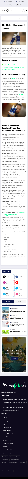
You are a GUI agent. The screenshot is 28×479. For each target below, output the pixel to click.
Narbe (3, 470)
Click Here (14, 358)
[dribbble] (14, 5)
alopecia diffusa (4, 456)
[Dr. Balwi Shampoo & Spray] (14, 38)
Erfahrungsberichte (7, 427)
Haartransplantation (7, 440)
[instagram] (17, 5)
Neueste (8, 301)
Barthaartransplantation (8, 417)
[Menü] (19, 10)
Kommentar (8, 304)
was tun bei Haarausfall (19, 470)
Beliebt (20, 301)
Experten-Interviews (7, 430)
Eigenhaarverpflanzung (15, 459)
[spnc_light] (26, 11)
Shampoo (13, 78)
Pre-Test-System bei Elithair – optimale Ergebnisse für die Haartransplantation (17, 317)
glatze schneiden (5, 465)
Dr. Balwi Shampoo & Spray (10, 64)
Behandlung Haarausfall (8, 421)
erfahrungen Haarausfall (13, 462)
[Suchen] (23, 10)
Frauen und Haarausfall (8, 434)
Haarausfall (12, 465)
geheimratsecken (22, 462)
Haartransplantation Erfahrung (7, 468)
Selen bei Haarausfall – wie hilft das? (18, 332)
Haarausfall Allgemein (7, 437)
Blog (4, 424)
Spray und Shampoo (14, 262)
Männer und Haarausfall (8, 443)
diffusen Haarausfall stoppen (14, 456)
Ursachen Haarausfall (7, 450)
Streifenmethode (9, 470)
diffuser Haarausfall (5, 459)
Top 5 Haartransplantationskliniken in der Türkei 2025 (17, 310)
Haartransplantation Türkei (19, 468)
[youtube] (21, 5)
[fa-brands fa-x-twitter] (10, 5)
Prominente (5, 446)
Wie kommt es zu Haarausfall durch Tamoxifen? (17, 324)
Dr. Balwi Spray (14, 120)
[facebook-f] (7, 5)
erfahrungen (4, 462)
